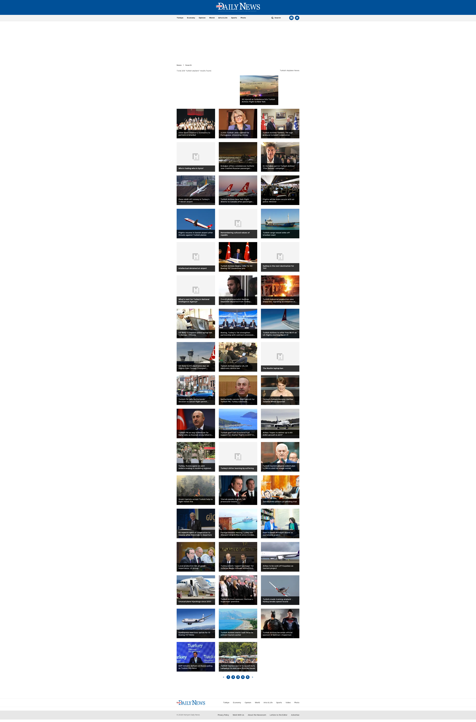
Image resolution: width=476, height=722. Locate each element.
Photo (243, 18)
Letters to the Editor (278, 715)
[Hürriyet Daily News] (238, 7)
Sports (234, 18)
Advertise (295, 715)
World (212, 18)
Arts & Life (222, 18)
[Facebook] (291, 18)
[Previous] (223, 677)
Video (288, 703)
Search (188, 65)
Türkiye (180, 18)
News (179, 65)
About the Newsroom (257, 715)
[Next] (252, 677)
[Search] (272, 18)
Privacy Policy (223, 715)
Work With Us (238, 715)
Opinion (202, 18)
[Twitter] (297, 18)
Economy (191, 18)
